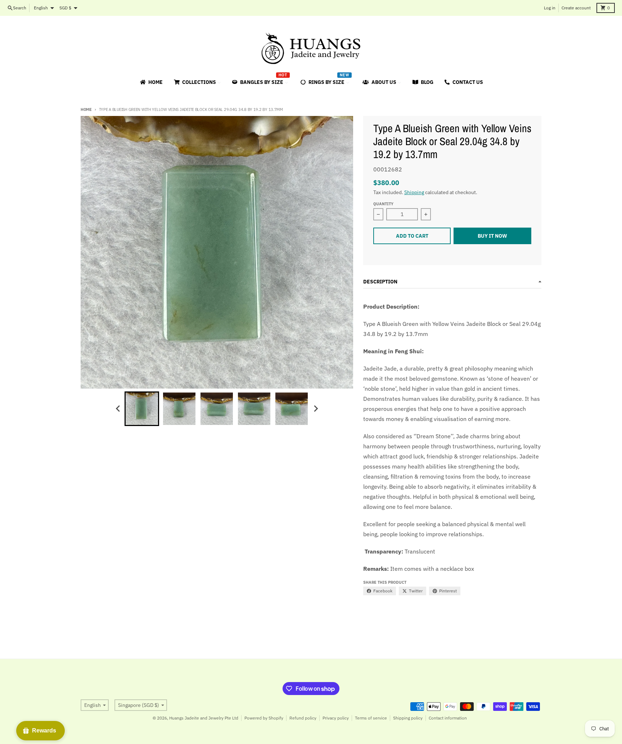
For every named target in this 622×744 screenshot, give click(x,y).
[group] (142, 408)
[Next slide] (315, 409)
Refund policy (302, 718)
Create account (576, 7)
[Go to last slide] (118, 409)
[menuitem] (151, 82)
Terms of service (371, 718)
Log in (549, 7)
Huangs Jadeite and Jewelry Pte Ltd (203, 718)
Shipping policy (408, 718)
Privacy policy (336, 718)
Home (86, 109)
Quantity (383, 203)
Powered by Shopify (263, 718)
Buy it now (492, 236)
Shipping (414, 192)
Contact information (448, 718)
